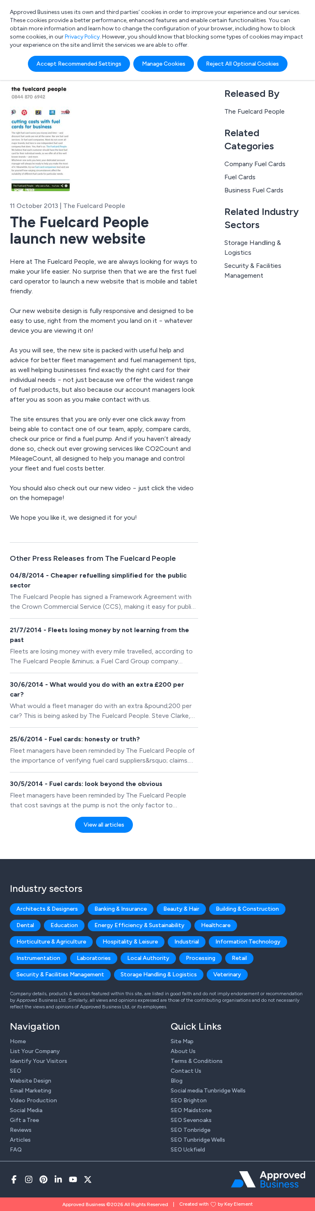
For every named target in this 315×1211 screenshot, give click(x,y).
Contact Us (186, 1070)
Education (64, 925)
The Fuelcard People (254, 111)
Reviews (21, 1129)
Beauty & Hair (181, 908)
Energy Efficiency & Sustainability (139, 925)
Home (18, 1041)
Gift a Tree (24, 1120)
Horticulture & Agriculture (51, 941)
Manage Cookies (163, 63)
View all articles (104, 824)
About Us (183, 1051)
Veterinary (227, 974)
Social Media (26, 1110)
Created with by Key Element (216, 1204)
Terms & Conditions (197, 1061)
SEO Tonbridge (190, 1129)
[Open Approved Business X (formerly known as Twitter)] (88, 1179)
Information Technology (248, 941)
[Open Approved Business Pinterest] (43, 1179)
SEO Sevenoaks (191, 1120)
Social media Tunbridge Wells (208, 1090)
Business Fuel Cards (253, 190)
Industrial (186, 941)
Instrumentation (38, 958)
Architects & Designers (47, 908)
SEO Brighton (189, 1100)
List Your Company (35, 1051)
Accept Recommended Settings (79, 63)
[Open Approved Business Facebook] (14, 1179)
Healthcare (216, 925)
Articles (20, 1139)
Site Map (182, 1041)
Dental (25, 925)
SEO (15, 1070)
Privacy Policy (82, 36)
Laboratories (94, 958)
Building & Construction (247, 908)
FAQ (16, 1149)
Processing (200, 958)
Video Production (33, 1100)
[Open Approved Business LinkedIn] (58, 1179)
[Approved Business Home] (268, 1179)
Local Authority (148, 958)
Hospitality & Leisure (130, 941)
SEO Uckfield (188, 1149)
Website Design (30, 1080)
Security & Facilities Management (252, 270)
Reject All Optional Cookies (242, 63)
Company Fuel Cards (254, 164)
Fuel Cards (240, 177)
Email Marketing (30, 1090)
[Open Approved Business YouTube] (73, 1179)
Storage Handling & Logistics (252, 247)
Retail (239, 958)
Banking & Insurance (120, 908)
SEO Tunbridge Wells (198, 1139)
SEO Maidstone (191, 1110)
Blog (177, 1080)
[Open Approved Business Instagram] (29, 1179)
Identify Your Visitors (38, 1061)
